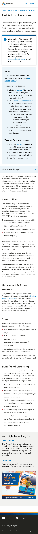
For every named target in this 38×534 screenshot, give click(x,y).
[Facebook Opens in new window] (16, 519)
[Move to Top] (34, 508)
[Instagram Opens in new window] (23, 519)
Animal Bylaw (8, 440)
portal (19, 90)
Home (4, 10)
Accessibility (27, 531)
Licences (32, 10)
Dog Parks (6, 460)
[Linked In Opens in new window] (10, 519)
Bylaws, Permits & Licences (17, 10)
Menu (31, 3)
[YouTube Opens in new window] (3, 519)
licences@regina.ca (16, 59)
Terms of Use (14, 531)
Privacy (4, 531)
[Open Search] (26, 3)
